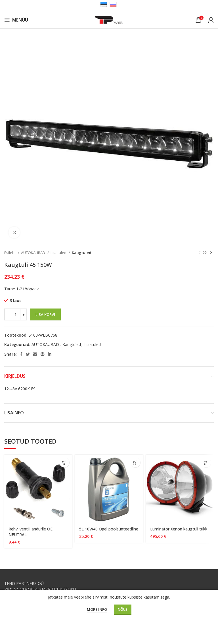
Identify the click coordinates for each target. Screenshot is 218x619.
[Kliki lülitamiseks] (14, 232)
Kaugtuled (81, 252)
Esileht (10, 252)
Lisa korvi (45, 314)
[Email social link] (35, 354)
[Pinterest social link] (42, 354)
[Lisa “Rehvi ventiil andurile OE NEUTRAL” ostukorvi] (64, 462)
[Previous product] (199, 253)
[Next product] (211, 253)
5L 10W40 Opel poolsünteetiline (108, 529)
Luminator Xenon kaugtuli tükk (178, 529)
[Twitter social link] (28, 354)
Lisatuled (59, 252)
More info (97, 609)
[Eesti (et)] (103, 4)
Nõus (122, 609)
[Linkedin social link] (49, 354)
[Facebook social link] (21, 354)
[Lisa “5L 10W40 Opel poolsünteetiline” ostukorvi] (135, 462)
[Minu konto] (211, 20)
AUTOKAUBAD (33, 252)
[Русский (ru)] (113, 4)
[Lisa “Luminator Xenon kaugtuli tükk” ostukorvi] (206, 462)
